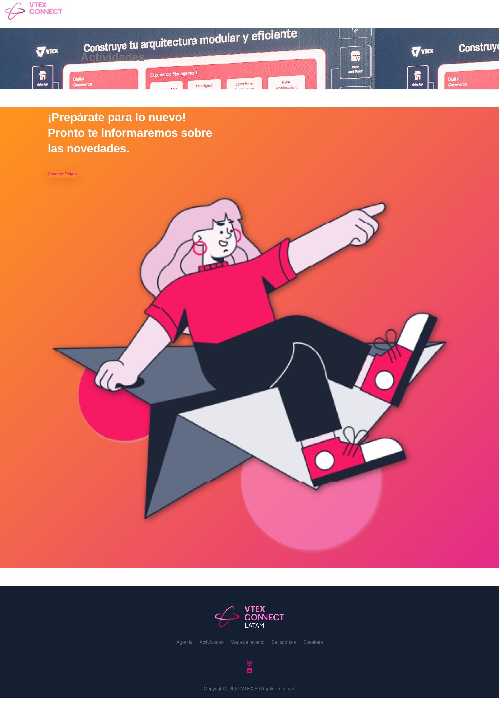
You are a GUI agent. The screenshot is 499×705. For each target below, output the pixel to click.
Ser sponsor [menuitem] (283, 642)
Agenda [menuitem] (184, 642)
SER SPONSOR (79, 11)
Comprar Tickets (63, 173)
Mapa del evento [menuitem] (247, 642)
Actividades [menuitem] (212, 642)
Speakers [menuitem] (313, 642)
